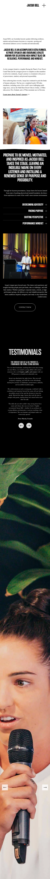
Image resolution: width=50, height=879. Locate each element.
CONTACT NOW (25, 307)
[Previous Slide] (5, 787)
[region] (25, 395)
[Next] (29, 425)
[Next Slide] (45, 787)
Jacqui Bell (33, 5)
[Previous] (21, 425)
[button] (25, 23)
